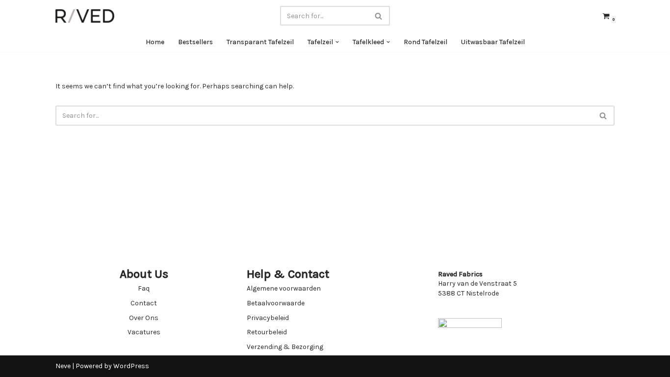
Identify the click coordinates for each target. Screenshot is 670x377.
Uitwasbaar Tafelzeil (493, 42)
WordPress (131, 366)
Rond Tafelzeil (425, 42)
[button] (337, 42)
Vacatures (144, 332)
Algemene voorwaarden (284, 288)
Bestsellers (195, 42)
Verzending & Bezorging (285, 347)
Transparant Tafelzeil (260, 42)
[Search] (379, 16)
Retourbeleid (267, 332)
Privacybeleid (268, 318)
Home (155, 42)
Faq (144, 288)
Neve (63, 366)
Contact (143, 303)
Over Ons (143, 318)
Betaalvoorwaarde (276, 303)
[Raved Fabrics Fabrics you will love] (84, 16)
